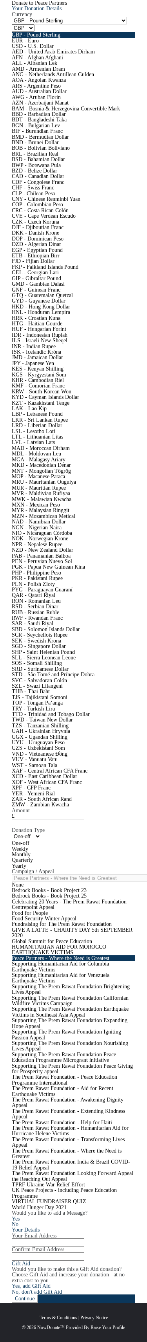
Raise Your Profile (108, 1327)
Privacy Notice (94, 1317)
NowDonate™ (51, 1327)
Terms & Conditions (58, 1317)
